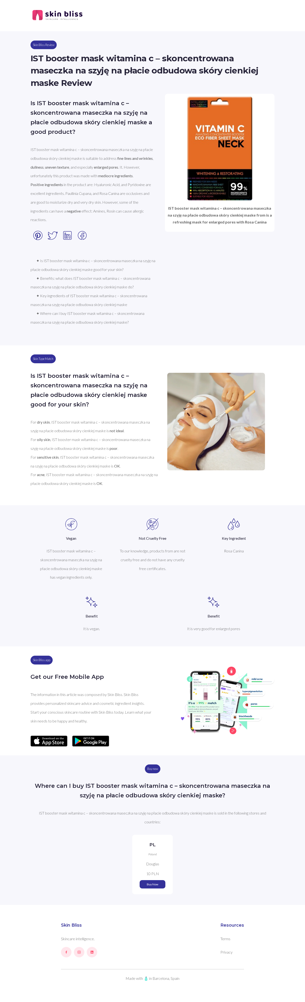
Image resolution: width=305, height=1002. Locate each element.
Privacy (226, 952)
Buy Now (152, 884)
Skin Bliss (71, 925)
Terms (225, 938)
